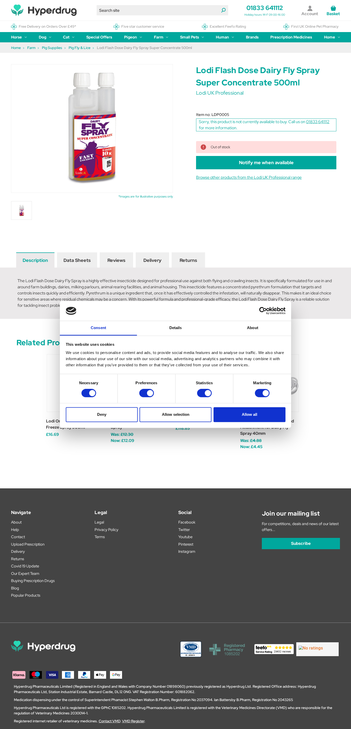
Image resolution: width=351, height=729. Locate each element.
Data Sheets (77, 260)
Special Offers (99, 37)
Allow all (249, 414)
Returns (188, 260)
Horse (16, 37)
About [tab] (252, 328)
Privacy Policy (106, 529)
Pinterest (185, 544)
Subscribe (301, 543)
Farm (158, 37)
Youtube (185, 536)
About (16, 522)
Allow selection (175, 414)
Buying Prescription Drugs (33, 580)
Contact (18, 536)
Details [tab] (175, 328)
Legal (99, 522)
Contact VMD (109, 721)
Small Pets (189, 37)
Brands (252, 37)
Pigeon (130, 37)
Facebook (186, 522)
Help (15, 529)
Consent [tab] (98, 328)
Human (222, 37)
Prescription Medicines (291, 37)
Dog (42, 37)
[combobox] (162, 10)
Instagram (186, 551)
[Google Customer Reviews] (317, 649)
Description (35, 260)
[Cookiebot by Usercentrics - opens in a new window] (263, 311)
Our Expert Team (25, 573)
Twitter (184, 529)
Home (329, 37)
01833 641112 (264, 8)
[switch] (146, 393)
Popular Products (25, 595)
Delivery (152, 260)
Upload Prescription (27, 544)
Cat (66, 37)
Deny (101, 414)
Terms (100, 536)
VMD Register (133, 721)
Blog (15, 588)
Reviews (116, 260)
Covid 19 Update (25, 566)
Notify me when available (266, 162)
